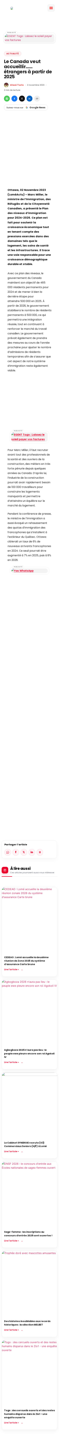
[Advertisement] (29, 154)
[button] (51, 8)
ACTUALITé (12, 53)
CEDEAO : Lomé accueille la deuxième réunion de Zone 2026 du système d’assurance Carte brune (26, 961)
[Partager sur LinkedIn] (29, 99)
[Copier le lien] (37, 99)
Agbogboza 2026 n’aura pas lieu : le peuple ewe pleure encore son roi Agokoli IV (29, 1053)
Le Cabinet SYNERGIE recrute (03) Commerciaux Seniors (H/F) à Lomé (25, 1144)
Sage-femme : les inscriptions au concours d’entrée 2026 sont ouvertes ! (28, 1233)
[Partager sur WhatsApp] (7, 99)
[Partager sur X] (22, 99)
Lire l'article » (11, 969)
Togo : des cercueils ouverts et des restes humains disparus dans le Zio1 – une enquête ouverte (29, 1414)
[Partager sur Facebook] (14, 99)
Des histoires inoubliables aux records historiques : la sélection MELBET (27, 1323)
